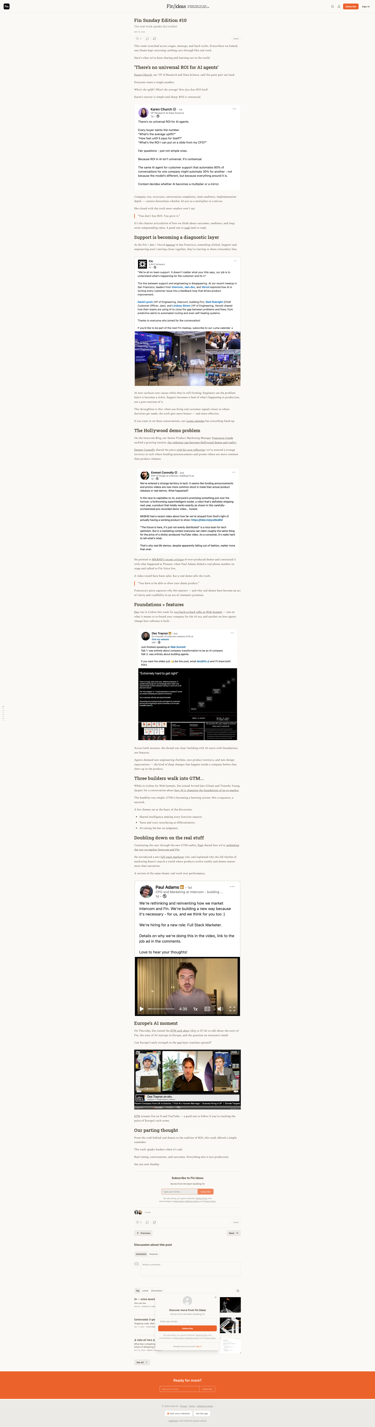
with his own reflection (191, 450)
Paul (200, 845)
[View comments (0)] (147, 39)
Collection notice (205, 1406)
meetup (170, 245)
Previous (145, 1233)
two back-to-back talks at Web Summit (198, 612)
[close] (215, 1297)
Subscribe (350, 6)
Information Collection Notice (187, 1338)
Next (231, 1233)
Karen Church (143, 75)
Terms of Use (201, 1335)
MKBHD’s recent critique (168, 559)
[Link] (130, 67)
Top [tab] (137, 1290)
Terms (192, 1406)
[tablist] (147, 1254)
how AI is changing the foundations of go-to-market (206, 790)
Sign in (366, 6)
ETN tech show (179, 1031)
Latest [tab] (145, 1290)
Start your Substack (180, 1413)
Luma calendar (195, 421)
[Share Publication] (339, 6)
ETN (137, 1116)
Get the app (202, 1413)
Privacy (183, 1406)
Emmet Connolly (144, 450)
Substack (173, 1420)
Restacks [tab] (153, 1254)
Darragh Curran (149, 1306)
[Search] (332, 6)
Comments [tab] (141, 1254)
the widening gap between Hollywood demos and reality (201, 442)
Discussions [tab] (156, 1290)
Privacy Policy (209, 1338)
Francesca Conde (222, 438)
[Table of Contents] (3, 713)
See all (140, 1362)
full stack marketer (172, 857)
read (187, 228)
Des (136, 612)
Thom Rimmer (152, 1327)
